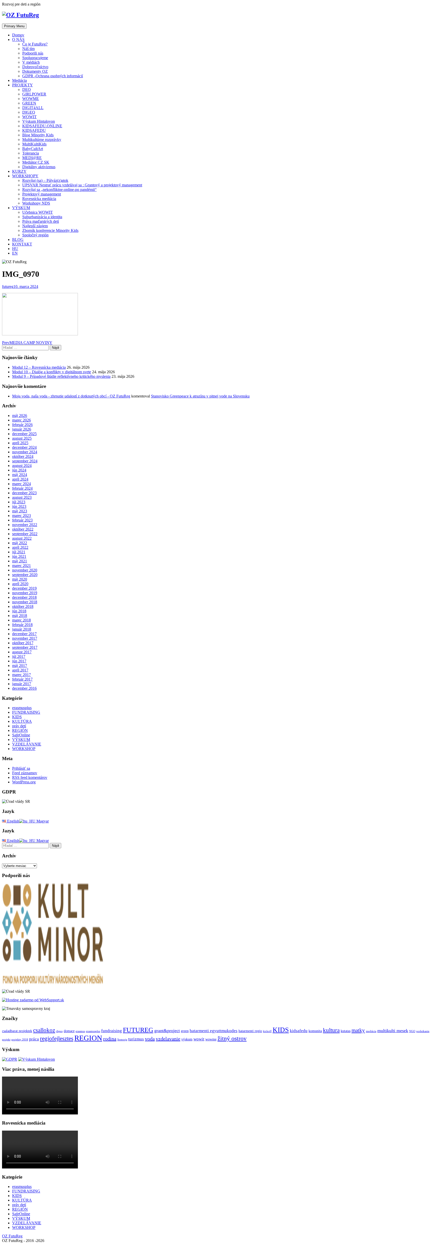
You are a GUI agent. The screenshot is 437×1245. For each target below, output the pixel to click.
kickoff (267, 1031)
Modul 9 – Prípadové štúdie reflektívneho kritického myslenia (61, 376)
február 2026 (22, 424)
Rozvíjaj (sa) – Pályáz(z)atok (45, 180)
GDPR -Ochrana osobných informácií (52, 76)
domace (69, 1031)
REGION (88, 1038)
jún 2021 (19, 556)
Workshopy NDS (36, 203)
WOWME (30, 98)
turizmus (136, 1039)
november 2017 (24, 638)
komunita (315, 1031)
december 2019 (24, 588)
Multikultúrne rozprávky (41, 139)
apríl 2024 (20, 479)
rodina (109, 1038)
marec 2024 (21, 484)
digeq (59, 1031)
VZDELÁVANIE (26, 744)
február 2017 (22, 679)
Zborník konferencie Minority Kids (50, 230)
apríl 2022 (20, 547)
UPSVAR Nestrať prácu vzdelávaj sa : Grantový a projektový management (82, 185)
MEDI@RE (32, 158)
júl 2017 (18, 656)
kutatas (346, 1031)
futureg (7, 286)
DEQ (26, 89)
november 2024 (24, 452)
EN (15, 253)
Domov (18, 35)
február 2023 (22, 520)
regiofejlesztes (56, 1038)
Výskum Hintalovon (38, 121)
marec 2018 (21, 620)
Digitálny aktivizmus (38, 167)
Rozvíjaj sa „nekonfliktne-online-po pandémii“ (59, 189)
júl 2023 (18, 502)
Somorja (122, 1039)
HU (15, 248)
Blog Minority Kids (38, 135)
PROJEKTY (22, 85)
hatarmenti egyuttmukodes (213, 1030)
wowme (210, 1039)
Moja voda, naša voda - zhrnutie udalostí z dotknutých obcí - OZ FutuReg (71, 396)
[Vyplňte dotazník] (9, 1059)
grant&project (167, 1030)
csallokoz (44, 1030)
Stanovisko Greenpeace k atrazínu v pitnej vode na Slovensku (200, 396)
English (12, 821)
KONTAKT (22, 244)
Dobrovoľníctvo (35, 67)
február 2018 (22, 624)
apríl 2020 (20, 584)
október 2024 (22, 456)
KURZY (19, 171)
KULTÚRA (22, 721)
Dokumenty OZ (35, 71)
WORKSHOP (23, 748)
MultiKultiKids (34, 144)
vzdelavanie (168, 1038)
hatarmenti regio (250, 1031)
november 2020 (24, 570)
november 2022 (24, 524)
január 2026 (21, 429)
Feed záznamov (24, 773)
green (185, 1031)
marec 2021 (21, 565)
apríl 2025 (20, 443)
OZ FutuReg (12, 1236)
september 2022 (24, 534)
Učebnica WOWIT (37, 212)
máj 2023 (19, 511)
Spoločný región (35, 235)
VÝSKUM (21, 208)
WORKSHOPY (25, 176)
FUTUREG (138, 1030)
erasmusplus (22, 708)
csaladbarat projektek (17, 1031)
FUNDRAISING (26, 712)
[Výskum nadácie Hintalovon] (36, 1059)
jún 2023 (19, 506)
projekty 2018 (19, 1039)
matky (358, 1030)
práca (34, 1039)
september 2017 (24, 647)
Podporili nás (32, 53)
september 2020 (24, 574)
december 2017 (24, 634)
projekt (6, 1039)
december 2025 (24, 434)
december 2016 (24, 688)
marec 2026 (21, 420)
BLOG (18, 239)
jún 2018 (19, 611)
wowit (198, 1039)
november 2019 (24, 593)
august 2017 (22, 652)
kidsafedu (299, 1030)
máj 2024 (19, 474)
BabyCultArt (32, 148)
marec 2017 (21, 675)
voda (150, 1038)
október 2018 (22, 606)
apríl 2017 (20, 670)
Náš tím (28, 48)
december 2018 (24, 597)
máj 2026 (19, 415)
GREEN (29, 103)
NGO (412, 1031)
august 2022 (22, 538)
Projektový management (41, 194)
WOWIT (29, 117)
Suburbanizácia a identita (42, 217)
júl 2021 (18, 552)
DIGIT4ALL (32, 108)
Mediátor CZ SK (35, 162)
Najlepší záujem (35, 226)
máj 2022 (19, 543)
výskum (186, 1039)
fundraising (111, 1030)
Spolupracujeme (35, 58)
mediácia (371, 1031)
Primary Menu (14, 26)
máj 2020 (19, 579)
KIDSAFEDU (34, 130)
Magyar (42, 821)
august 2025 (22, 438)
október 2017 (22, 643)
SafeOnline (21, 735)
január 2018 (21, 629)
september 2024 (24, 461)
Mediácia (19, 80)
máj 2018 (19, 615)
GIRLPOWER (34, 94)
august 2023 (22, 497)
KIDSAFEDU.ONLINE (42, 126)
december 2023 (24, 493)
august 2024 (22, 465)
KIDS (17, 717)
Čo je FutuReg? (35, 44)
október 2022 (22, 529)
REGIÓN (20, 730)
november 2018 (24, 602)
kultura (331, 1030)
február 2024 (22, 488)
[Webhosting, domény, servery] (33, 1000)
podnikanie (422, 1031)
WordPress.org (24, 782)
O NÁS (18, 39)
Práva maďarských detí (40, 221)
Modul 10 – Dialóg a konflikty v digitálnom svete (51, 372)
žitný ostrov (232, 1038)
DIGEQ (28, 112)
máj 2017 (19, 665)
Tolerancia (30, 153)
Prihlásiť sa (21, 768)
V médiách (31, 62)
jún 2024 (19, 470)
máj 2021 (19, 561)
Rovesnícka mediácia (39, 198)
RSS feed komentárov (29, 777)
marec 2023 (21, 515)
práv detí (19, 726)
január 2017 (21, 684)
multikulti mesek (392, 1030)
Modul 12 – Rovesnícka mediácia (39, 367)
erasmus (80, 1031)
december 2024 (24, 447)
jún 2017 (19, 661)
